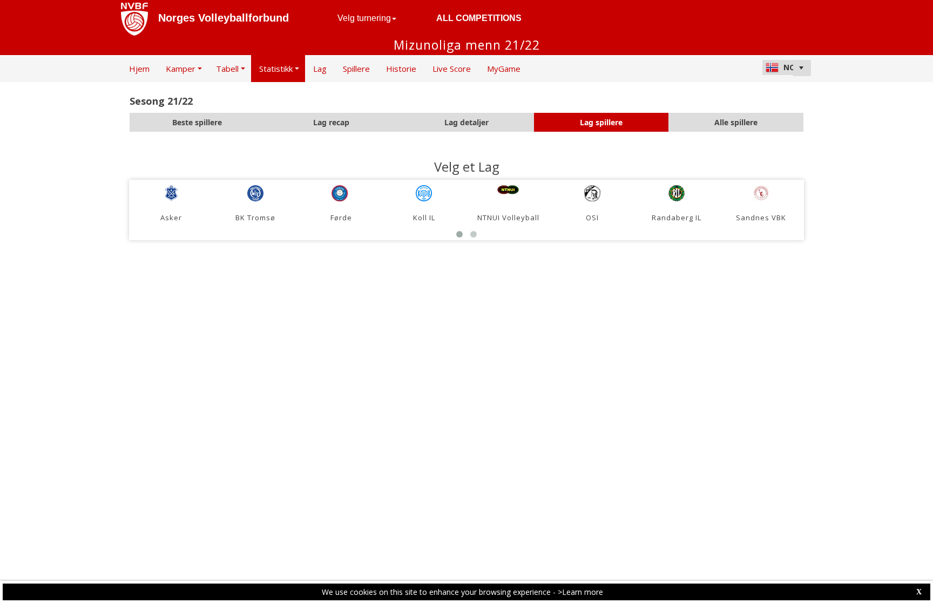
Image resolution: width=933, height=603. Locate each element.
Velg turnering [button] (364, 18)
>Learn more (580, 592)
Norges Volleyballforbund (223, 18)
